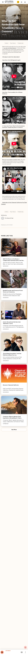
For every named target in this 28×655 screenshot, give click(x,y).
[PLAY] (2, 652)
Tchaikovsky (20, 43)
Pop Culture (13, 43)
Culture (6, 43)
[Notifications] (21, 2)
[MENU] (3, 2)
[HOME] (9, 2)
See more (14, 429)
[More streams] (21, 652)
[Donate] (18, 2)
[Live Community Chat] (25, 647)
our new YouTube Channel (10, 48)
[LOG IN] (25, 2)
